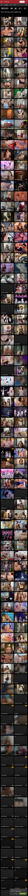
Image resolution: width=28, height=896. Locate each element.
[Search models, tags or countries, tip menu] (26, 5)
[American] (11, 8)
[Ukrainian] (15, 8)
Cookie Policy (18, 891)
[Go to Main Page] (8, 1)
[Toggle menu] (1, 2)
